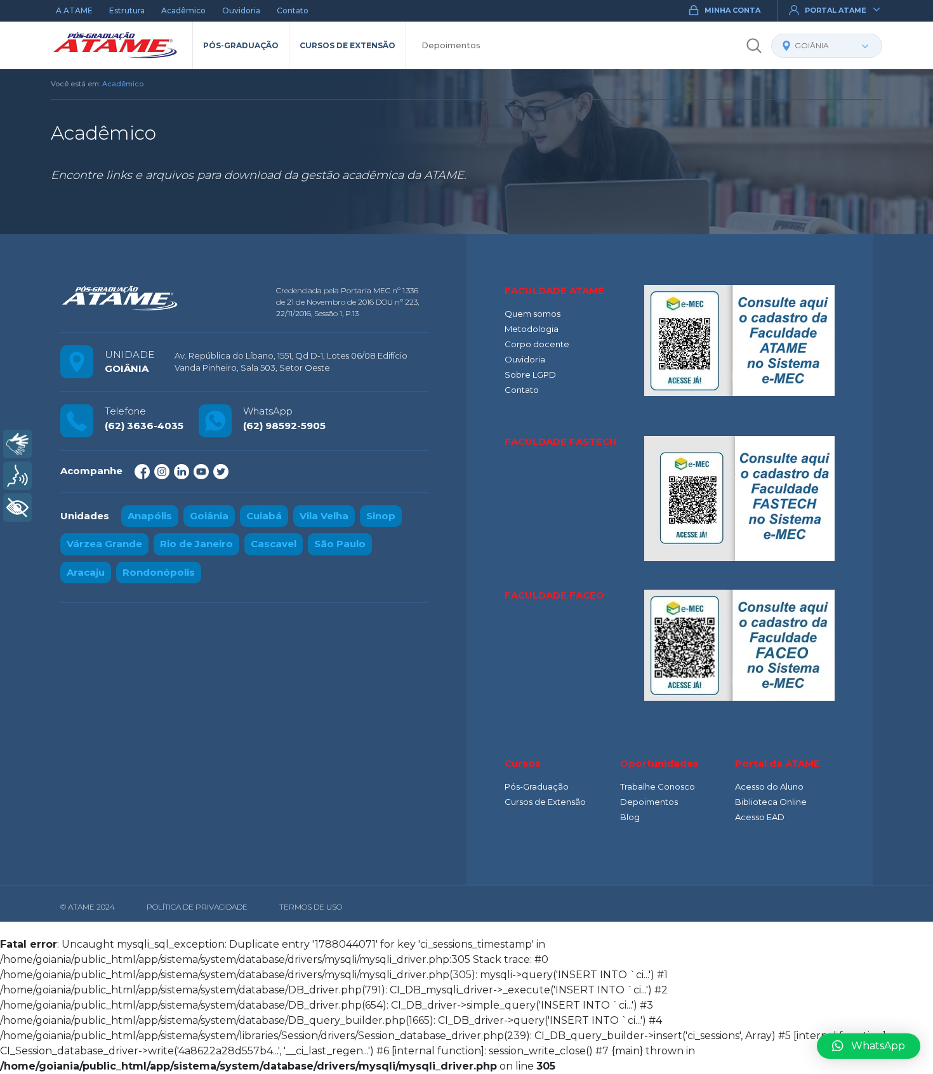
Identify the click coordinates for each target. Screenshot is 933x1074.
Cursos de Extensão (347, 45)
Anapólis (150, 516)
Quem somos (532, 313)
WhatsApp (878, 1046)
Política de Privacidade (197, 907)
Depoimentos (450, 45)
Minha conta (732, 10)
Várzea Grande (104, 544)
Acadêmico (183, 10)
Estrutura (127, 10)
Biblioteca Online (771, 802)
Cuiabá (264, 516)
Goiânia (209, 516)
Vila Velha (324, 516)
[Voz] (17, 475)
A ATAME (74, 10)
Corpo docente (537, 344)
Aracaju (86, 572)
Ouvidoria (241, 10)
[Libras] (17, 444)
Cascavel (273, 544)
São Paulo (340, 544)
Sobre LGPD (530, 374)
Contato (292, 10)
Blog (630, 817)
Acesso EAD (759, 817)
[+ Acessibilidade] (17, 507)
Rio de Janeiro (196, 544)
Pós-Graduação (241, 45)
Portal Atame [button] (835, 10)
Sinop (380, 516)
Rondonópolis (158, 572)
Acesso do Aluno (769, 786)
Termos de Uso (310, 907)
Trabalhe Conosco (657, 786)
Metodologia (532, 329)
